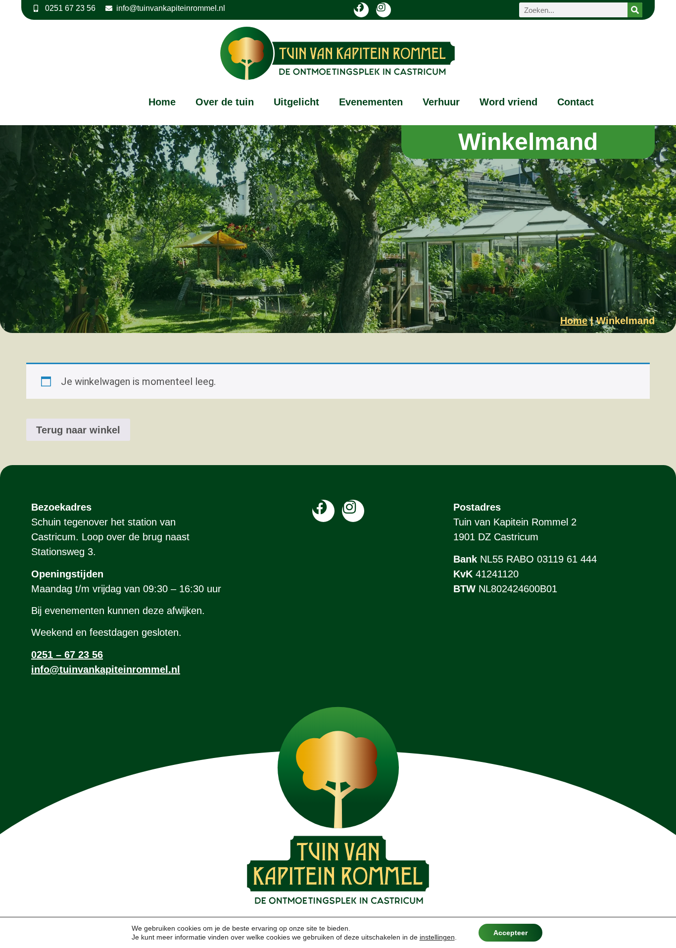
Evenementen (371, 101)
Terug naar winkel (78, 430)
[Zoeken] (635, 9)
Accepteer (510, 933)
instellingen (437, 937)
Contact (575, 101)
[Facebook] (361, 9)
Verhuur (441, 101)
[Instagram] (383, 9)
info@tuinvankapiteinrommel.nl (105, 669)
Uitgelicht (296, 101)
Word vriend (508, 101)
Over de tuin (224, 101)
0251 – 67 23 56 (67, 654)
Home (162, 101)
